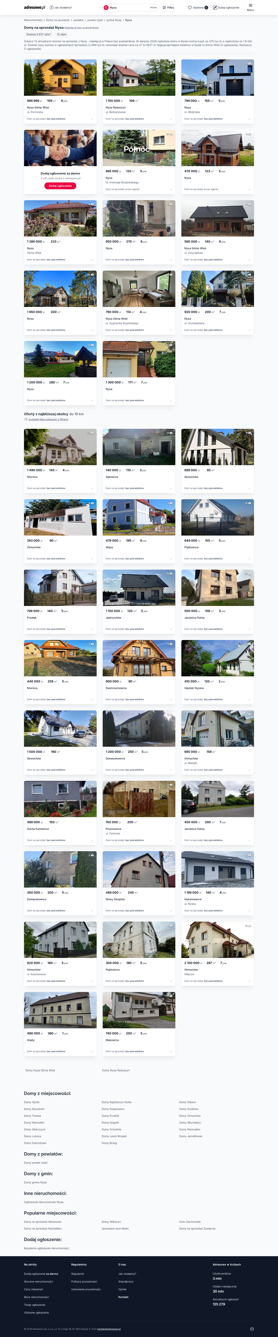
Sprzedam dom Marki (115, 1228)
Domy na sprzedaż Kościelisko (43, 1228)
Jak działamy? (63, 7)
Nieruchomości (33, 20)
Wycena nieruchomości (38, 1281)
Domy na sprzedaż (58, 20)
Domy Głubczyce (34, 1129)
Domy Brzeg (109, 1143)
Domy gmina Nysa (35, 1182)
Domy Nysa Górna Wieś (40, 1070)
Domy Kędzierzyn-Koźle (116, 1102)
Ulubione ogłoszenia (36, 1312)
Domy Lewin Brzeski (114, 1136)
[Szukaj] (106, 7)
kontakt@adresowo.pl (109, 1329)
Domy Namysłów (189, 1129)
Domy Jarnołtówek (190, 1136)
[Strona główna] (35, 7)
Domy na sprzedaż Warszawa (42, 1221)
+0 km (153, 7)
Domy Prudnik (110, 1115)
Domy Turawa (32, 1115)
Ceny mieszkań (33, 1289)
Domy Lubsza (32, 1136)
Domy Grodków (188, 1108)
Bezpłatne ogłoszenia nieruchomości (46, 1248)
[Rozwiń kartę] (92, 119)
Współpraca (125, 1281)
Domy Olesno (187, 1102)
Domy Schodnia (111, 1129)
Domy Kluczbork (34, 1108)
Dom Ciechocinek (190, 1221)
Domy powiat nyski (35, 1162)
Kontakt (123, 1297)
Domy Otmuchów (190, 1115)
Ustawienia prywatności (86, 1289)
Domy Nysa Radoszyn (116, 1070)
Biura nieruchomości (36, 1297)
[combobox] (128, 7)
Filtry (170, 7)
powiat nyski (95, 20)
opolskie (78, 20)
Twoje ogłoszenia (34, 1304)
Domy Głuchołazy (190, 1122)
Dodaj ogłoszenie (41, 1273)
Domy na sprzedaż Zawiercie (197, 1228)
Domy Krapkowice (113, 1108)
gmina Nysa (114, 20)
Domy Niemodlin (34, 1122)
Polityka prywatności (84, 1281)
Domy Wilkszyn (111, 1221)
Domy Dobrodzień (35, 1143)
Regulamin (77, 1273)
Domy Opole (31, 1102)
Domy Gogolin (110, 1122)
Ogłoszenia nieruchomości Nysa (44, 1202)
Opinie (122, 1289)
